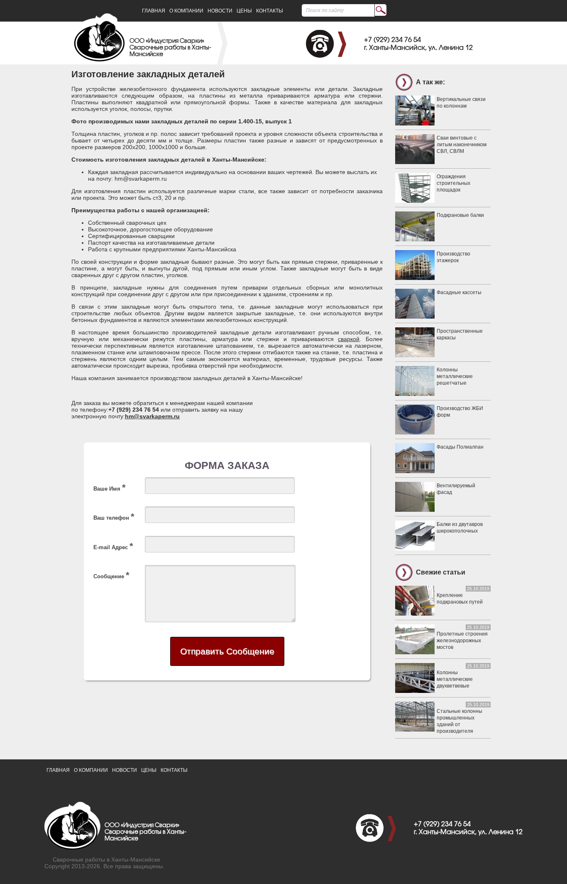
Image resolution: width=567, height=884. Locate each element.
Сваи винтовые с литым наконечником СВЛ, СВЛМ (461, 144)
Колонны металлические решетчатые (455, 376)
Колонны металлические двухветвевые (455, 679)
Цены (244, 11)
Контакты (269, 11)
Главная (153, 11)
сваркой (348, 339)
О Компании (186, 11)
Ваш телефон (113, 516)
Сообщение (111, 575)
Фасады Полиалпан (460, 447)
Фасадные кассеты (459, 292)
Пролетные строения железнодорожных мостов (462, 640)
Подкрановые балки (460, 215)
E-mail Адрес (113, 546)
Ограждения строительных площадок (453, 183)
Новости (220, 11)
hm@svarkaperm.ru (152, 416)
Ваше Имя (109, 487)
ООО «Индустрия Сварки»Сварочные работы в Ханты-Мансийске (170, 48)
